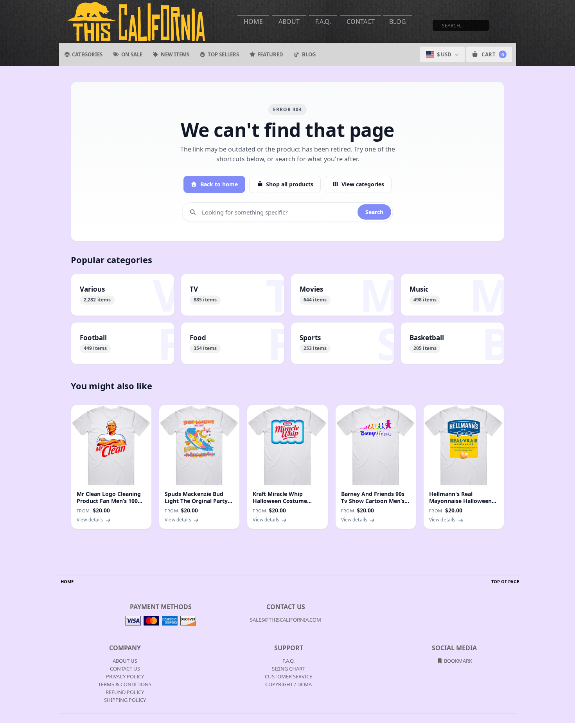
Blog (397, 21)
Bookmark (457, 660)
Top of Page (505, 581)
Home (253, 21)
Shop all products (289, 184)
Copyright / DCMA (288, 684)
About (289, 21)
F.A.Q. (323, 21)
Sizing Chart (288, 668)
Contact (361, 21)
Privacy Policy (125, 676)
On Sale (131, 54)
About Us (125, 660)
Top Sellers (223, 54)
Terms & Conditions (124, 684)
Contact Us (125, 668)
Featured (270, 54)
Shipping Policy (125, 699)
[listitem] (122, 295)
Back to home (219, 184)
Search (374, 212)
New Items (175, 54)
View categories (362, 184)
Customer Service (288, 676)
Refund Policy (125, 692)
